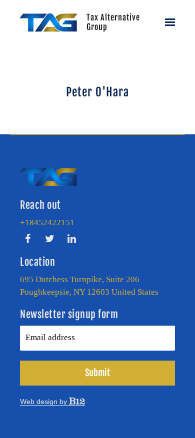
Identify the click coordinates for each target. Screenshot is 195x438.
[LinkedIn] (72, 239)
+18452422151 (47, 222)
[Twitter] (50, 239)
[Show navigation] (168, 22)
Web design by (44, 402)
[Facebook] (28, 239)
